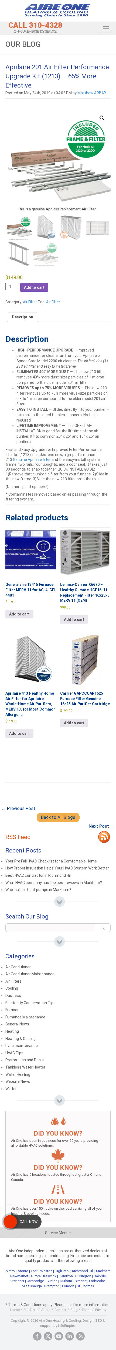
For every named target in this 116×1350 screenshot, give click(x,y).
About (46, 1310)
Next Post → (102, 826)
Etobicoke (97, 1281)
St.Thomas (85, 1286)
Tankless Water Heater (25, 1067)
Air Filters (13, 981)
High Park (62, 1271)
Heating (12, 1031)
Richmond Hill (83, 1271)
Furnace (12, 1010)
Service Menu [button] (57, 1233)
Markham (103, 1271)
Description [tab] (22, 317)
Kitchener (17, 1281)
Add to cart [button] (19, 614)
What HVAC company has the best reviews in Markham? (53, 883)
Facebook (37, 1336)
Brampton (52, 1286)
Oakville (100, 1276)
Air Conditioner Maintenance (29, 974)
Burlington (83, 1276)
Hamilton (66, 1276)
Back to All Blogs (58, 817)
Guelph (51, 1281)
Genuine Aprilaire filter (32, 459)
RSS (80, 1336)
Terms (86, 1310)
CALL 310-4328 (35, 25)
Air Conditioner (18, 967)
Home (15, 1310)
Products (30, 1310)
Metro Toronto (17, 1271)
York (35, 1271)
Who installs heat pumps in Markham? (38, 890)
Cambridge (35, 1281)
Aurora (35, 1276)
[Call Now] (10, 1222)
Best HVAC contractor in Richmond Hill (38, 875)
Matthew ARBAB (91, 93)
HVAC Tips (14, 1053)
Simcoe (80, 1281)
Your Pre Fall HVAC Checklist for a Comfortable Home (51, 861)
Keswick (49, 1276)
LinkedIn (69, 1336)
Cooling (11, 988)
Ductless (13, 995)
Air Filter (30, 302)
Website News (17, 1081)
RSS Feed (18, 837)
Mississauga (32, 1286)
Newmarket (19, 1276)
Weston (46, 1271)
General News (17, 1024)
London (68, 1286)
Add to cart (34, 287)
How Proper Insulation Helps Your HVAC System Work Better (57, 868)
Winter (11, 1089)
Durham (66, 1281)
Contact (60, 1310)
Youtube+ (58, 1336)
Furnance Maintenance (25, 1017)
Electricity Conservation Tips (30, 1003)
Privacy (100, 1310)
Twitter (48, 1336)
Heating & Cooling (20, 1038)
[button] (102, 118)
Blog (74, 1310)
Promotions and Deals (24, 1060)
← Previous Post (18, 808)
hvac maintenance (21, 1045)
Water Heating (17, 1074)
